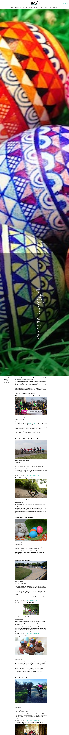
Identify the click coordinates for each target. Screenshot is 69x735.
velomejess (6, 379)
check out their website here (31, 600)
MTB (23, 7)
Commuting (18, 7)
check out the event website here (32, 434)
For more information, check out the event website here (27, 673)
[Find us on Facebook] (60, 3)
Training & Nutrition (38, 7)
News (12, 7)
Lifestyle (46, 7)
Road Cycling (29, 7)
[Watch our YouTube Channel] (63, 3)
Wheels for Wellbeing (32, 423)
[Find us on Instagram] (65, 3)
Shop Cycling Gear (54, 7)
